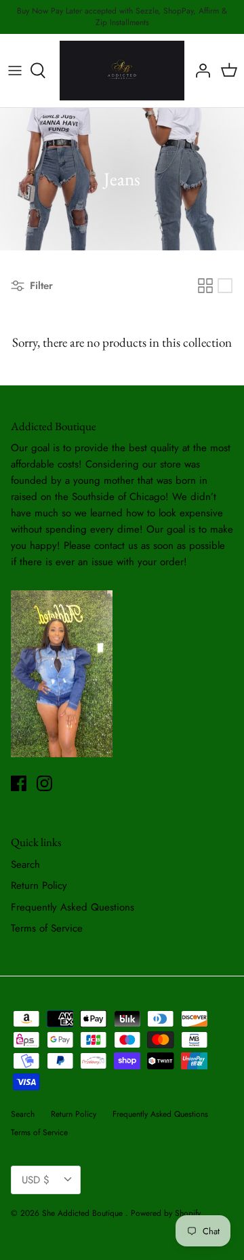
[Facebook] (18, 783)
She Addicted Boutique (83, 1213)
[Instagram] (44, 783)
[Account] (199, 70)
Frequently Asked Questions (72, 907)
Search (25, 864)
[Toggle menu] (15, 70)
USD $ (35, 1179)
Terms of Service (47, 928)
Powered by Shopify (166, 1213)
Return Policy (39, 885)
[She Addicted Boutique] (122, 71)
